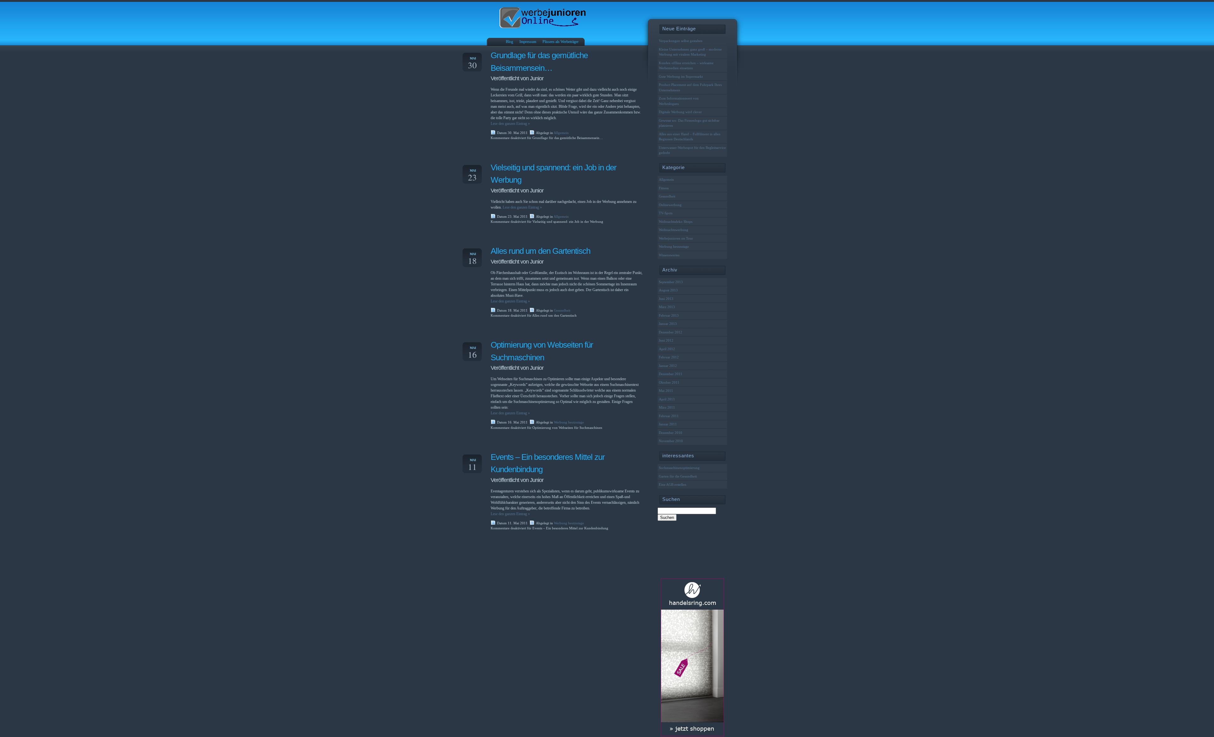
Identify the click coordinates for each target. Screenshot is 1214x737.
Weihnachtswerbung (673, 230)
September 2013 (671, 282)
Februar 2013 (669, 315)
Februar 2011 (669, 416)
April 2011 (667, 399)
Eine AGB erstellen (672, 484)
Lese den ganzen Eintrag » (510, 123)
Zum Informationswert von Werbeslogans (679, 101)
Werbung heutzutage (569, 422)
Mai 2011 (666, 391)
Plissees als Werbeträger (561, 42)
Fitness (664, 188)
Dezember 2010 (670, 433)
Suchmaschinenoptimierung (679, 468)
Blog (509, 42)
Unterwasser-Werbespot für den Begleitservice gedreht (692, 150)
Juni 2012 (666, 340)
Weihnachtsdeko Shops (675, 221)
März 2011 (667, 407)
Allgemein (561, 133)
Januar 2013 (668, 324)
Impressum (527, 42)
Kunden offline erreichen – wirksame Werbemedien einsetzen (686, 65)
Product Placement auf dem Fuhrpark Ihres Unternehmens (690, 87)
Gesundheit (562, 310)
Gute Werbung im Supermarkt (681, 76)
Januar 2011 (668, 424)
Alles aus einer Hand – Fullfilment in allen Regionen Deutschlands (689, 136)
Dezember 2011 (670, 374)
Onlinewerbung (670, 205)
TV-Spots (665, 213)
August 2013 (668, 290)
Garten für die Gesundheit (678, 476)
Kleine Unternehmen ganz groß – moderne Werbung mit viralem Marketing (690, 52)
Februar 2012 (669, 357)
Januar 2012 (668, 366)
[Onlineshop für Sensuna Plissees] (692, 735)
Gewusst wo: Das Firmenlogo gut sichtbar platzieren (689, 123)
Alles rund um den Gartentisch (540, 251)
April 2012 (667, 349)
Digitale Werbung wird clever (684, 112)
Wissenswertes (669, 255)
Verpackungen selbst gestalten (680, 41)
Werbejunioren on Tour (676, 238)
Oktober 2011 (669, 382)
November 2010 (671, 441)
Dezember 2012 (670, 332)
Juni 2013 (666, 299)
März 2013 (667, 307)
